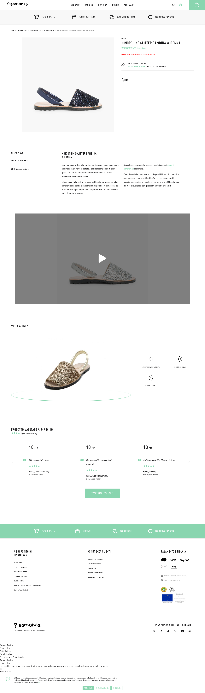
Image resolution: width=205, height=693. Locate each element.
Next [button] (189, 462)
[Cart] (197, 5)
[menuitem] (75, 5)
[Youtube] (182, 631)
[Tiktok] (168, 631)
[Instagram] (154, 631)
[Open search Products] (173, 4)
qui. (39, 682)
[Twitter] (175, 631)
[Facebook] (161, 631)
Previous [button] (12, 462)
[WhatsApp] (189, 631)
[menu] (102, 5)
